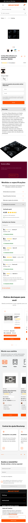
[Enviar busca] (24, 9)
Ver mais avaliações (6, 288)
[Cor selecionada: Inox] (3, 403)
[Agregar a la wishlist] (24, 56)
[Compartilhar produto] (21, 56)
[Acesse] (22, 448)
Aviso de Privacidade (13, 514)
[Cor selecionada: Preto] (3, 71)
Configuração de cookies (13, 516)
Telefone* (4, 472)
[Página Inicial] (13, 491)
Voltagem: (4, 75)
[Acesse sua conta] (4, 448)
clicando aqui (18, 1)
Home (2, 18)
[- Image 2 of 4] (11, 50)
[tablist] (14, 344)
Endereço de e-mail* (6, 468)
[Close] (25, 1)
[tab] (4, 363)
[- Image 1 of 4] (8, 50)
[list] (3, 5)
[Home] (13, 5)
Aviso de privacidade (7, 481)
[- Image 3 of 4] (15, 50)
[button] (14, 482)
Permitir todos (13, 520)
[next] (24, 454)
